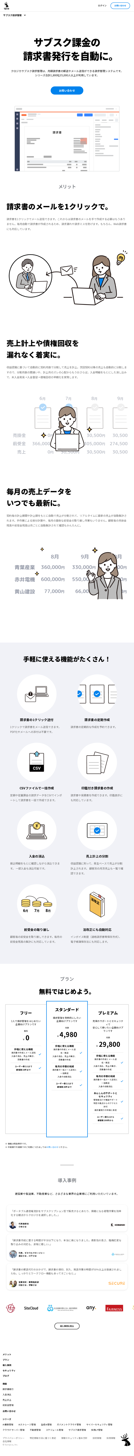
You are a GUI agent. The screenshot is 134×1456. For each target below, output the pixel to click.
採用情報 (111, 1438)
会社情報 (7, 1441)
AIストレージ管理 (27, 1424)
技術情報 (97, 1438)
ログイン (102, 5)
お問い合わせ (120, 5)
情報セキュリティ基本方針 (74, 1438)
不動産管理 (35, 1429)
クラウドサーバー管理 (14, 1429)
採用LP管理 (96, 1429)
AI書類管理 (8, 1424)
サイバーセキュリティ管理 (99, 1424)
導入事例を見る (67, 1326)
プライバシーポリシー (14, 1438)
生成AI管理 (46, 1424)
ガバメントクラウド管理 (69, 1424)
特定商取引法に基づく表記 (43, 1438)
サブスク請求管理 (77, 1429)
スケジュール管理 (54, 1429)
